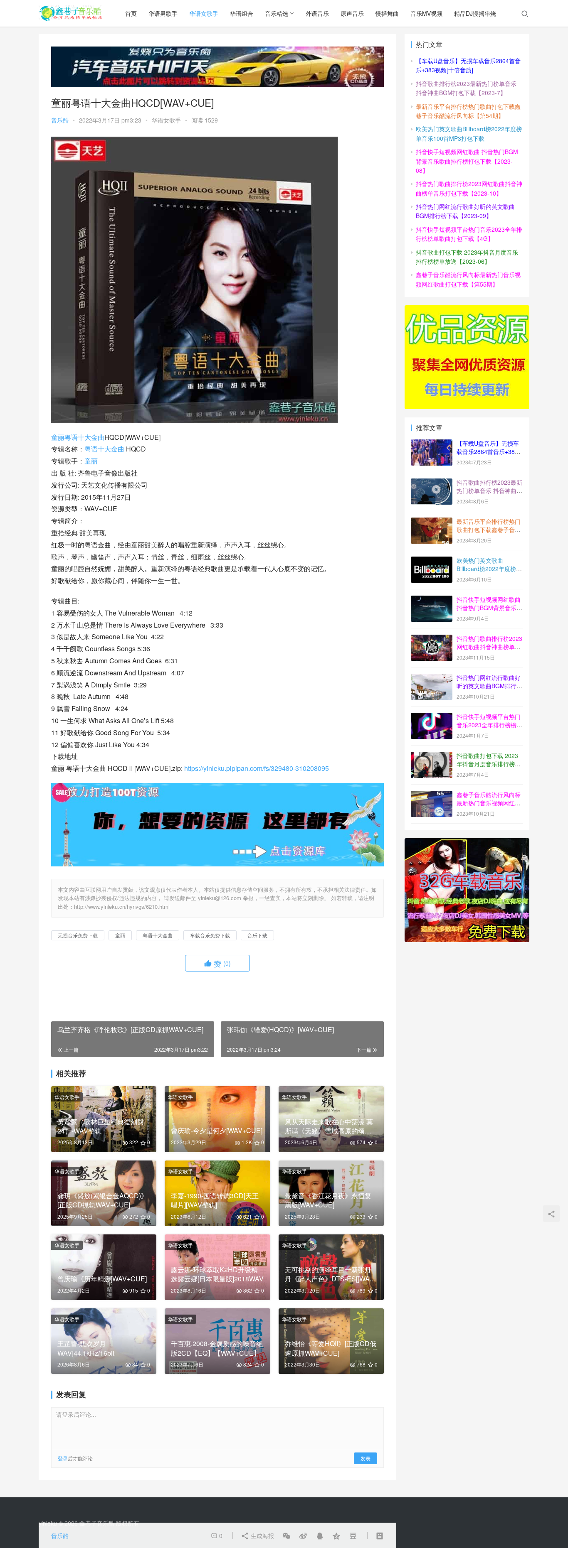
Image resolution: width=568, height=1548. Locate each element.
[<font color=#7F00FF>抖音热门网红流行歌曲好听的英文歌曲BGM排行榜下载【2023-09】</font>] (431, 678)
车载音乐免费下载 (210, 935)
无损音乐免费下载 (78, 935)
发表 (365, 1458)
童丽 (57, 437)
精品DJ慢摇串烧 (475, 13)
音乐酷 (60, 120)
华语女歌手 (203, 13)
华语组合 (241, 13)
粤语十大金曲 (84, 437)
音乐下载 (257, 935)
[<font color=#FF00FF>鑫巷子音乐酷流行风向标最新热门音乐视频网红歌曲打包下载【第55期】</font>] (431, 795)
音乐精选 (276, 13)
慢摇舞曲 (387, 13)
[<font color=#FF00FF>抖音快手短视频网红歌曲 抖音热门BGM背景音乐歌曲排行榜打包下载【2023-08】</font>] (431, 600)
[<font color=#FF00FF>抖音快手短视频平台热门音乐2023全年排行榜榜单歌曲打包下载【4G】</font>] (431, 717)
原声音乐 (352, 13)
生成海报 (261, 1535)
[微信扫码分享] (286, 1536)
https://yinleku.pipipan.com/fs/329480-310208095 (256, 768)
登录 (63, 1458)
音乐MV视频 (426, 13)
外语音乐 (317, 13)
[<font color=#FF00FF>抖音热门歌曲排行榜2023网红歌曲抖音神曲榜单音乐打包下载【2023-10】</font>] (431, 639)
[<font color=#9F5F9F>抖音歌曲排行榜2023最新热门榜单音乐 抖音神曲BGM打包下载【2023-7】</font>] (431, 483)
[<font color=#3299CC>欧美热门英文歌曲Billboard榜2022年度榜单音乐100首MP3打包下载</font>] (431, 561)
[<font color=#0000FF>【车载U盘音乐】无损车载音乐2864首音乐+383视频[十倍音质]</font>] (431, 444)
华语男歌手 (163, 13)
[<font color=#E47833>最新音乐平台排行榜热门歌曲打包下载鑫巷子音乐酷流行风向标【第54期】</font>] (431, 522)
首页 (131, 13)
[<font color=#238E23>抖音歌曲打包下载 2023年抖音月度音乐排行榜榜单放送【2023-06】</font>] (431, 756)
